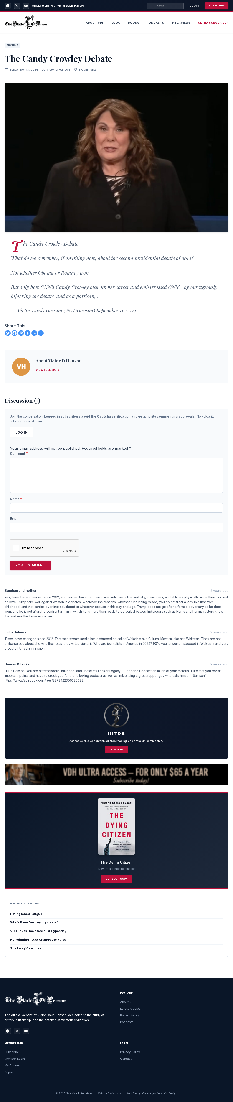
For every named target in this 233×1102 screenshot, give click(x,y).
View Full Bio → (48, 369)
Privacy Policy (130, 1052)
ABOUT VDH (95, 22)
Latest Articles (130, 1008)
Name (16, 499)
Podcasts (155, 22)
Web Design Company (140, 1093)
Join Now (116, 749)
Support (10, 1072)
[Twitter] (8, 333)
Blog (116, 22)
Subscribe (216, 5)
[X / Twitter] (17, 6)
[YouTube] (26, 6)
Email (15, 519)
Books (133, 22)
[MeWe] (34, 333)
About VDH (128, 1002)
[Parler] (21, 333)
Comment (19, 453)
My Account (13, 1065)
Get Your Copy (116, 878)
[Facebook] (8, 6)
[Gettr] (27, 333)
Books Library (129, 1015)
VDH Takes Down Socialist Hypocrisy (38, 931)
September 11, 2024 (116, 310)
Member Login (15, 1058)
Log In (21, 432)
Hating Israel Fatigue (26, 914)
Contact (126, 1058)
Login (194, 5)
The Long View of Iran (26, 948)
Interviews (181, 22)
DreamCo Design (166, 1093)
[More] (41, 333)
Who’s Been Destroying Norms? (34, 922)
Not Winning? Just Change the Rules (38, 939)
